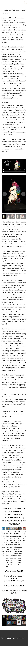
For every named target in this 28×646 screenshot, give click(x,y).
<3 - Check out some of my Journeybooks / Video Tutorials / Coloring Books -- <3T (13, 514)
